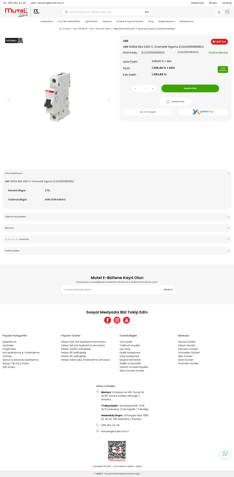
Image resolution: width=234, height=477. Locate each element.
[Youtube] (126, 320)
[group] (58, 97)
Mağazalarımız (167, 21)
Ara (147, 12)
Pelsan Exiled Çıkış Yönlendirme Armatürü (85, 360)
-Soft (98, 473)
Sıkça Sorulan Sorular (132, 370)
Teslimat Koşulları (130, 345)
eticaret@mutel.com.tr (47, 3)
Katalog (226, 3)
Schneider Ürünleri (189, 352)
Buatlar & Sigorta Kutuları (130, 21)
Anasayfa (67, 28)
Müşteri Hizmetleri (130, 360)
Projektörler (9, 349)
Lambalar (8, 345)
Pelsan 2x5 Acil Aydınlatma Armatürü (83, 345)
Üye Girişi (125, 349)
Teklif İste (220, 41)
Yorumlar (24, 239)
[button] (58, 161)
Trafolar (7, 356)
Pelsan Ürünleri (186, 345)
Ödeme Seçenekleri (15, 216)
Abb (91, 28)
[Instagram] (117, 320)
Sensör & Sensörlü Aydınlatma (20, 360)
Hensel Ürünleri (187, 342)
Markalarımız (186, 21)
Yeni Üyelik (126, 342)
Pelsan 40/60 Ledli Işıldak (76, 349)
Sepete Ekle (190, 88)
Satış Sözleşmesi (129, 356)
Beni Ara (9, 227)
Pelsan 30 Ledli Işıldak (73, 356)
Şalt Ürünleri (91, 21)
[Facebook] (107, 320)
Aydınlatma (47, 21)
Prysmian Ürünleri (188, 363)
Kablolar (107, 21)
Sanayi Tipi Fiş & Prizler (16, 363)
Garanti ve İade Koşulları (134, 367)
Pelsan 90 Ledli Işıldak (73, 352)
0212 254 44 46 (14, 3)
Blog (151, 21)
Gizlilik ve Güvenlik (130, 363)
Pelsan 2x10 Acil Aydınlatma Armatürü (83, 342)
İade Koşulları (12, 250)
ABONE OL (168, 289)
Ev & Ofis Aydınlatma (69, 21)
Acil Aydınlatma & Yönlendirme (21, 352)
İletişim (213, 3)
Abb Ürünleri (185, 356)
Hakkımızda (197, 3)
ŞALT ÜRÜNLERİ (80, 28)
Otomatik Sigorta (103, 28)
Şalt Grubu (9, 367)
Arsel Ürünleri (185, 360)
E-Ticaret (107, 473)
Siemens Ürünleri (188, 349)
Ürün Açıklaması (13, 173)
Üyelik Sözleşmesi (130, 352)
